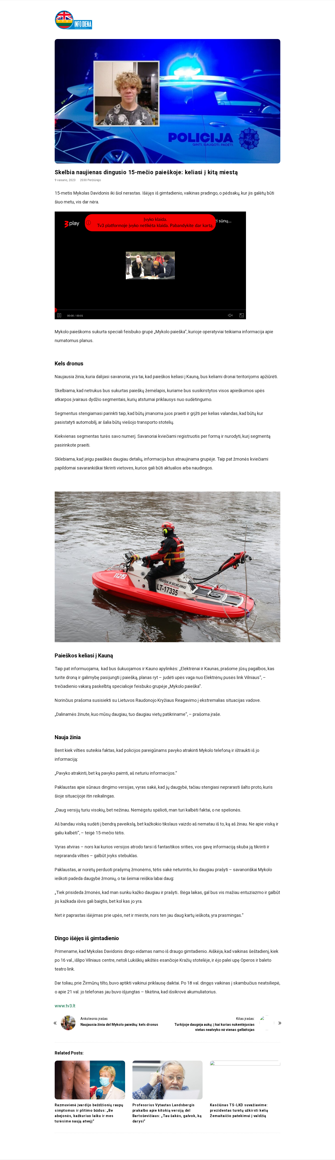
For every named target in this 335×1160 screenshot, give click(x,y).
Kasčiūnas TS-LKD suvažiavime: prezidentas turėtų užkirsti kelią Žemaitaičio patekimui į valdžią (239, 1110)
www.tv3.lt (65, 1005)
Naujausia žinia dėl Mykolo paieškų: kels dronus (119, 1025)
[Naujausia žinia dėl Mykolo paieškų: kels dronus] (68, 1022)
